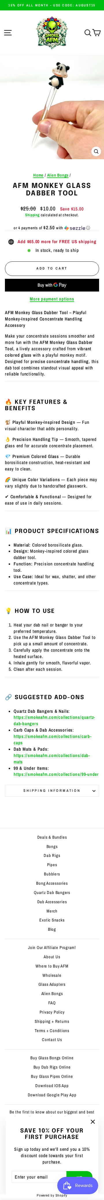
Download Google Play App (52, 1095)
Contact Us (52, 1040)
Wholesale (51, 975)
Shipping (32, 214)
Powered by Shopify (52, 1195)
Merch (52, 911)
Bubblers (52, 874)
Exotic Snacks (51, 920)
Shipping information (51, 790)
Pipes (52, 865)
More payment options (52, 299)
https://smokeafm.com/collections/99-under (56, 774)
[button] (52, 228)
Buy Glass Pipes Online (52, 1076)
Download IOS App (52, 1086)
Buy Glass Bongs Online (51, 1058)
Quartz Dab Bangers (52, 892)
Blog (52, 929)
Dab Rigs (52, 855)
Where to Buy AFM (52, 966)
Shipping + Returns (52, 1021)
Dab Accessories (52, 902)
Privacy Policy (52, 1012)
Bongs (52, 846)
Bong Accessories (52, 883)
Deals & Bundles (52, 837)
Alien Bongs (58, 175)
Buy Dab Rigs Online (52, 1067)
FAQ (51, 1003)
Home (38, 175)
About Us (52, 957)
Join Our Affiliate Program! (52, 947)
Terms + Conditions (52, 1031)
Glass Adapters (52, 984)
